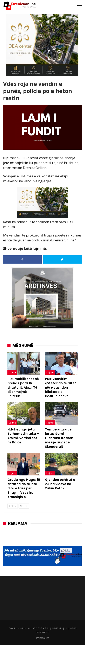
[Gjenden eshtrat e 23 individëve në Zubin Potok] (61, 464)
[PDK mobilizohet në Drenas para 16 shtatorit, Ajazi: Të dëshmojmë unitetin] (23, 363)
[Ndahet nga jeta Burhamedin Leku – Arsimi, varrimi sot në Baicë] (23, 413)
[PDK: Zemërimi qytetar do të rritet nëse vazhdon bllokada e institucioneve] (61, 363)
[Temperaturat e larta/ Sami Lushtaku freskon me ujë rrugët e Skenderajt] (61, 413)
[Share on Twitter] (62, 259)
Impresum (42, 638)
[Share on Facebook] (22, 259)
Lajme (12, 372)
